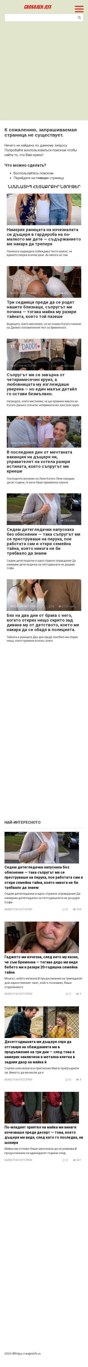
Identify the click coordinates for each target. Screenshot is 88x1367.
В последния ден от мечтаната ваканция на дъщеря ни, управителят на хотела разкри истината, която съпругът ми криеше (39, 461)
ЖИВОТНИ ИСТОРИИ (18, 909)
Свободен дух (37, 6)
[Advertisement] (44, 74)
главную (42, 178)
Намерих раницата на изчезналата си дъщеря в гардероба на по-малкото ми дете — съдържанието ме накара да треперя (44, 236)
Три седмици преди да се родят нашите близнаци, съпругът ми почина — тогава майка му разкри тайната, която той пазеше (41, 309)
